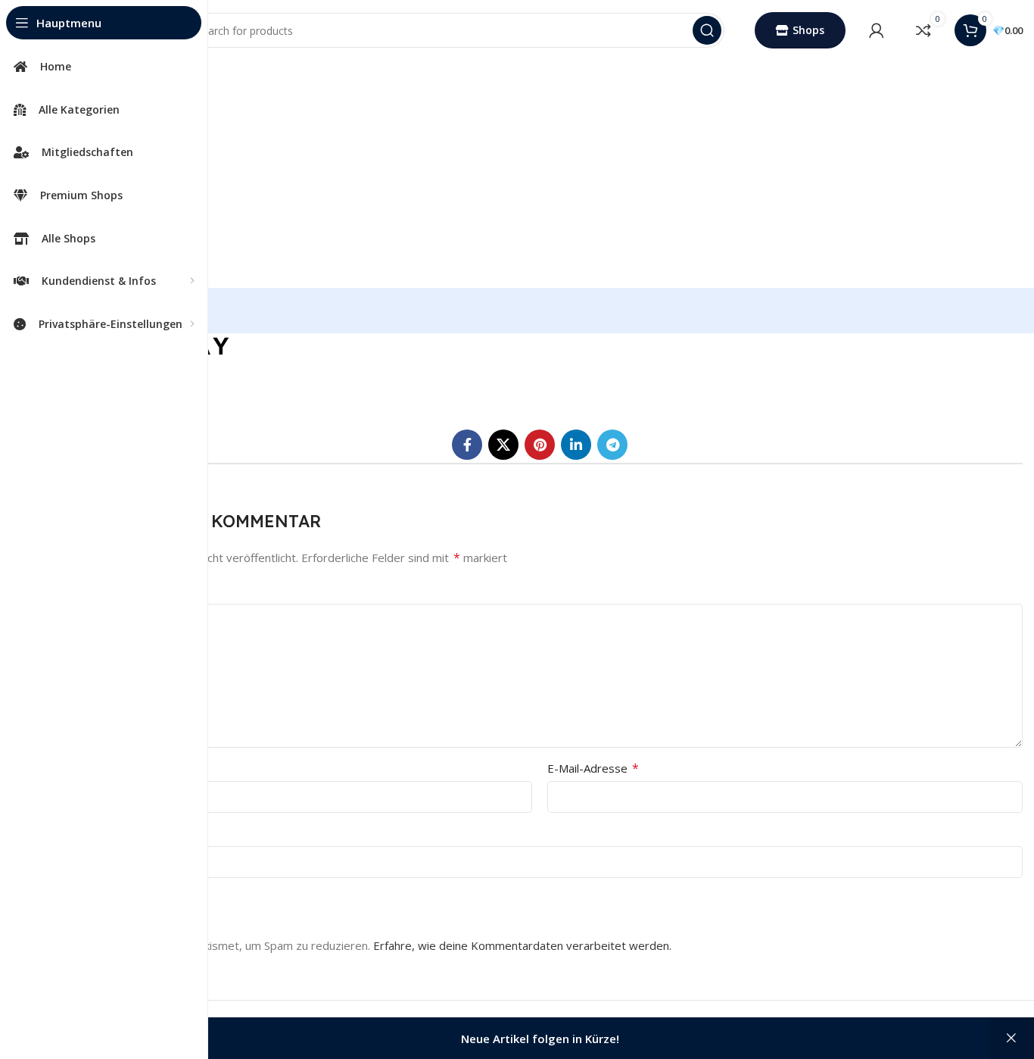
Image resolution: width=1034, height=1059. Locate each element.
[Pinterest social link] (540, 445)
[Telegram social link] (612, 445)
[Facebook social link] (467, 445)
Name (78, 768)
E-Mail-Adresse (593, 768)
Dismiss (1011, 1038)
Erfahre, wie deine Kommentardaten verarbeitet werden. (522, 945)
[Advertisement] (540, 174)
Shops (808, 30)
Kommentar (93, 591)
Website (79, 833)
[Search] (707, 30)
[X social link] (503, 445)
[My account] (876, 30)
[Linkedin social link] (576, 445)
